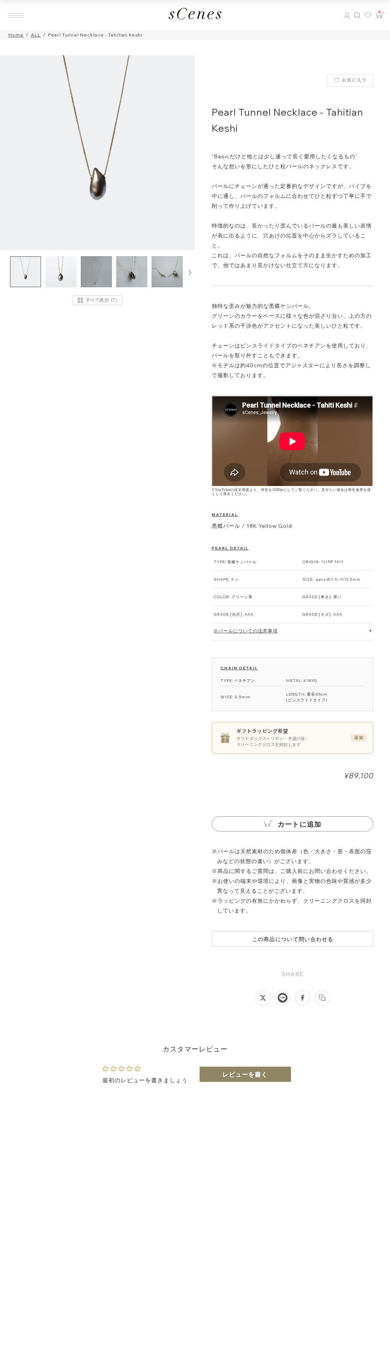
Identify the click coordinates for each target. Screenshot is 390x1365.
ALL (36, 35)
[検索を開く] (357, 15)
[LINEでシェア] (282, 997)
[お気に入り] (369, 15)
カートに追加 (299, 824)
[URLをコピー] (322, 997)
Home (16, 35)
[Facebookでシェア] (302, 997)
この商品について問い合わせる (293, 939)
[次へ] (190, 272)
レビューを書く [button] (245, 1074)
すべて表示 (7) (101, 300)
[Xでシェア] (262, 997)
